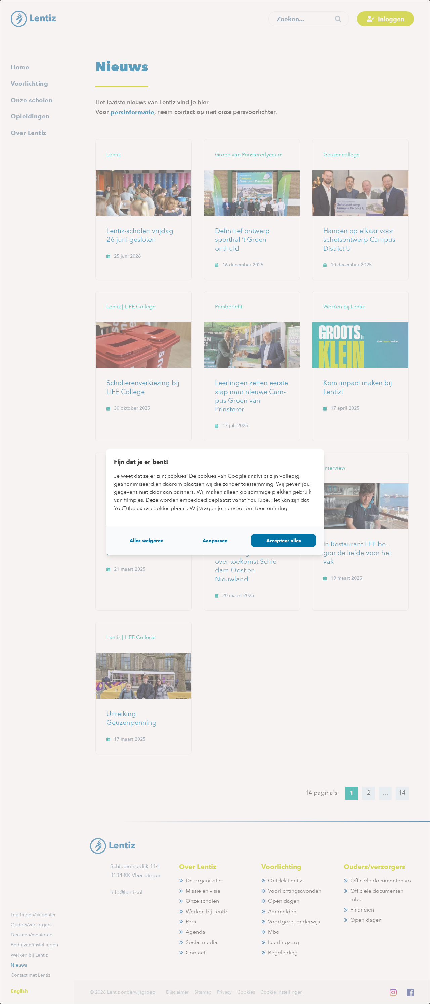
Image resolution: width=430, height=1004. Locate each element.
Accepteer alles (283, 540)
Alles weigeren (147, 540)
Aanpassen (215, 540)
